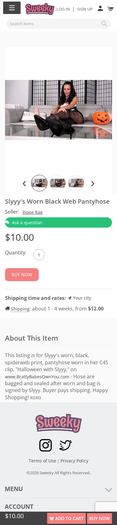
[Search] (104, 23)
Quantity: (16, 252)
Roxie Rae (32, 212)
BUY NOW (99, 518)
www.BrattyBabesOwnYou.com (37, 377)
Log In (63, 9)
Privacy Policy (74, 461)
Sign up (85, 9)
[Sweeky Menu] (12, 8)
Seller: (12, 211)
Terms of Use (43, 461)
